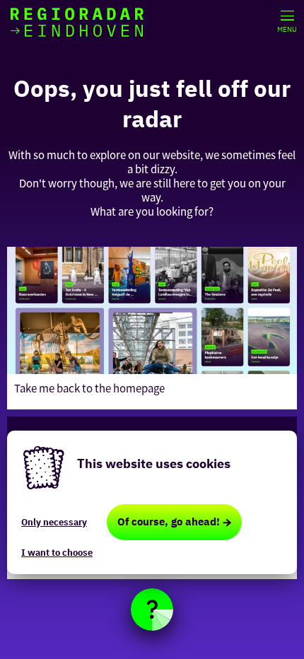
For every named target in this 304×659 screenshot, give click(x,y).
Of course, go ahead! (168, 521)
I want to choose (57, 553)
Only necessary (54, 522)
